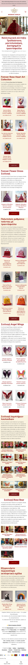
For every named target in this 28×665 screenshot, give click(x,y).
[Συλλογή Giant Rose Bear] (7, 554)
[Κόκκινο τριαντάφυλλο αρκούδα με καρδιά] (7, 541)
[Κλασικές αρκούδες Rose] (21, 541)
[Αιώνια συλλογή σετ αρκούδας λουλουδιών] (21, 529)
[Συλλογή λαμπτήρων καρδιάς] (7, 457)
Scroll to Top (3, 658)
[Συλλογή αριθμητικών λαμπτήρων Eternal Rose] (7, 445)
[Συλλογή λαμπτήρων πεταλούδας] (7, 484)
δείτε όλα (14, 165)
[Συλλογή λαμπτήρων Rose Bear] (21, 457)
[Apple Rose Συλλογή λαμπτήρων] (21, 445)
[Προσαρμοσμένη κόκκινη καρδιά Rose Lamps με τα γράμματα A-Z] (7, 469)
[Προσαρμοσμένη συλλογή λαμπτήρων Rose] (21, 469)
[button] (25, 11)
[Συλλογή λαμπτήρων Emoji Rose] (21, 484)
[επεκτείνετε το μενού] (1, 11)
